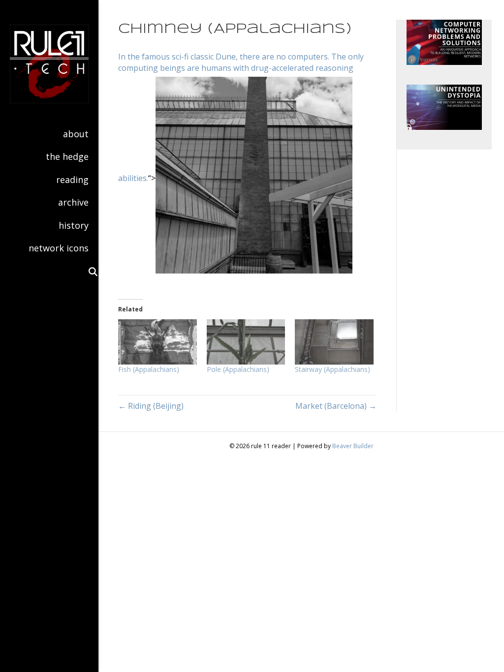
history (74, 225)
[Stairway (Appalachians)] (334, 341)
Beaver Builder (353, 446)
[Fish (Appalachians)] (157, 341)
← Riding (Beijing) (151, 405)
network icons (59, 248)
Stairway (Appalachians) (332, 369)
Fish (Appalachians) (148, 369)
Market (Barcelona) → (336, 405)
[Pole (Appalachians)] (246, 341)
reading (72, 179)
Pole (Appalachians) (238, 369)
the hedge (67, 156)
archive (73, 202)
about (76, 134)
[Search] (88, 271)
